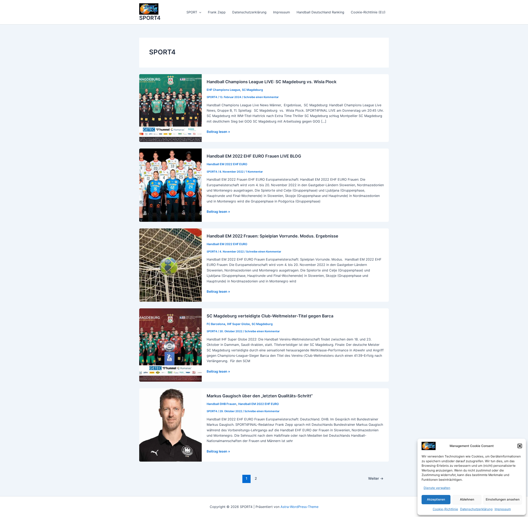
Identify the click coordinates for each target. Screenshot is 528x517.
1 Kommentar (254, 171)
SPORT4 (149, 18)
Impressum (503, 509)
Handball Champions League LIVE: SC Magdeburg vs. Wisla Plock (271, 81)
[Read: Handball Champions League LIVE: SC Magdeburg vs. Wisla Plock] (170, 108)
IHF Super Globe (238, 324)
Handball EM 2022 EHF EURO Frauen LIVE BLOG (254, 156)
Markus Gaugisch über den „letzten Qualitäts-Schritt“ (260, 395)
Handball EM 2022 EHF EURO (227, 164)
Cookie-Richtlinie (445, 509)
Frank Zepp (217, 12)
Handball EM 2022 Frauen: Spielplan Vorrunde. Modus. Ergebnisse (272, 236)
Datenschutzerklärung (476, 509)
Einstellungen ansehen (503, 499)
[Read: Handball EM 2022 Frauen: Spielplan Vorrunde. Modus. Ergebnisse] (170, 265)
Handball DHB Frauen (221, 404)
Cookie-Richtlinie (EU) (368, 12)
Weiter (375, 478)
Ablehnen (467, 499)
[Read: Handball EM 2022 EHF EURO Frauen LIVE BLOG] (170, 185)
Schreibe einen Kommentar (261, 97)
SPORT (191, 12)
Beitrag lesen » (218, 131)
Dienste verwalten (437, 488)
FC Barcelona (216, 324)
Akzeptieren (436, 499)
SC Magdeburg (252, 89)
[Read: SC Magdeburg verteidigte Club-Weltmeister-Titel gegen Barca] (170, 345)
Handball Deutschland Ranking (320, 12)
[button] (520, 446)
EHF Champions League (223, 89)
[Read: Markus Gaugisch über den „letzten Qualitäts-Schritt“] (170, 424)
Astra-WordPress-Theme (299, 507)
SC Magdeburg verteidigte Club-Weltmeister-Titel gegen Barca (270, 315)
